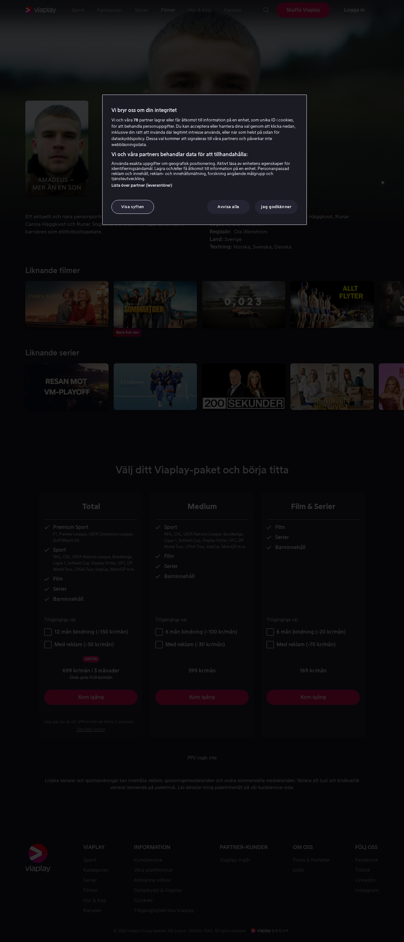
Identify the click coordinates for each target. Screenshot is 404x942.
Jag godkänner (276, 207)
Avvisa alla (228, 207)
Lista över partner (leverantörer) (141, 185)
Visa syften (132, 207)
